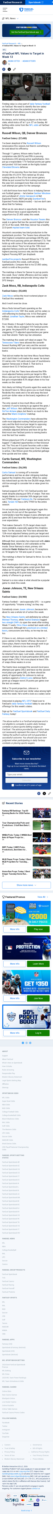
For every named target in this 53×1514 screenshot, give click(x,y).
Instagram (6, 1430)
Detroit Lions (26, 678)
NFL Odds (5, 1098)
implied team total (20, 227)
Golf (3, 1320)
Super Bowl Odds (8, 1101)
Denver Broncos (13, 219)
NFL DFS (26, 701)
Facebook (5, 1423)
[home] (26, 10)
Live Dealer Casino (9, 1402)
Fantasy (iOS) (7, 1344)
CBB (3, 1334)
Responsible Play (8, 1073)
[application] (26, 86)
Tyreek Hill (13, 502)
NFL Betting (6, 1371)
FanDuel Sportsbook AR (11, 1162)
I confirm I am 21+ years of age (28, 785)
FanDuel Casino (8, 1281)
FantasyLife (26, 499)
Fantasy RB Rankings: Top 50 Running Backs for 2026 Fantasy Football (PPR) (16, 812)
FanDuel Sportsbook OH (11, 1215)
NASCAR (5, 1327)
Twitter (4, 1426)
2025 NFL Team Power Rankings (14, 1378)
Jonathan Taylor (17, 316)
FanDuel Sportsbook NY (10, 1212)
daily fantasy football (40, 104)
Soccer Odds (7, 1137)
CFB (3, 1316)
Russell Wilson (34, 143)
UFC (3, 1257)
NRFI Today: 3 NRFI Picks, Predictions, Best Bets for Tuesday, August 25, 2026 (14, 848)
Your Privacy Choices (41, 1455)
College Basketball (9, 1250)
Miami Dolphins (19, 414)
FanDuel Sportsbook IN (10, 1190)
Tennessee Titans (10, 342)
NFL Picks (5, 1374)
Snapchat (5, 1437)
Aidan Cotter (14, 61)
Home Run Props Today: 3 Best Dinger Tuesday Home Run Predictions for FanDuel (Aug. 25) (16, 872)
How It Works (7, 1066)
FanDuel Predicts (8, 1292)
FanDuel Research (12, 2)
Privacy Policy (9, 1452)
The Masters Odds (9, 1129)
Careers (7, 1445)
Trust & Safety (9, 1448)
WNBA (4, 1330)
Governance (37, 1445)
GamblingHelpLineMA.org (11, 1474)
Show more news (25, 885)
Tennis (4, 1323)
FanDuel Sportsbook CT (10, 1176)
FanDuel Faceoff (8, 1288)
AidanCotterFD (29, 61)
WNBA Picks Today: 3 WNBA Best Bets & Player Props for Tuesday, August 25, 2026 (17, 836)
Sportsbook (35, 2)
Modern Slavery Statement (12, 1077)
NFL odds (34, 125)
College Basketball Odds (11, 1115)
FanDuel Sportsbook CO (11, 1173)
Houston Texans (38, 219)
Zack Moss (7, 296)
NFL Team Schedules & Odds (13, 1381)
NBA (3, 1247)
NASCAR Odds (7, 1140)
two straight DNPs (11, 622)
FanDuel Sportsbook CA (11, 1169)
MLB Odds (6, 1108)
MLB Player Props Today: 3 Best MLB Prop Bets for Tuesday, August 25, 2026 (16, 860)
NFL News (10, 18)
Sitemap (5, 1088)
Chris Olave (22, 625)
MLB (3, 1309)
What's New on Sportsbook (12, 1063)
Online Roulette (8, 1405)
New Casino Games (9, 1395)
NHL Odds (6, 1122)
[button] (26, 32)
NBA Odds (6, 1105)
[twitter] (9, 69)
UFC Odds (6, 1133)
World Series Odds (9, 1144)
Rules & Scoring (8, 1070)
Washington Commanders (18, 419)
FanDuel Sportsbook (22, 711)
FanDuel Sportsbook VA (11, 1226)
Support (5, 1056)
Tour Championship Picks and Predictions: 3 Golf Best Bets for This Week (16, 824)
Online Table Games (9, 1409)
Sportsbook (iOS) (8, 1351)
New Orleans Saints (15, 617)
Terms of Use (9, 1455)
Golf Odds (6, 1126)
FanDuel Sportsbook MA (11, 1198)
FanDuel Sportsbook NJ (10, 1208)
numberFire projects (11, 259)
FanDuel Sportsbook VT (10, 1229)
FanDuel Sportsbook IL (10, 1187)
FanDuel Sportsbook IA (10, 1183)
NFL (19, 44)
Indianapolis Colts (10, 311)
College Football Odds (10, 1112)
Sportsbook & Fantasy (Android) (14, 1347)
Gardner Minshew (42, 193)
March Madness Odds (10, 1119)
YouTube (5, 1433)
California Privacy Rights (40, 1452)
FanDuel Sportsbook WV (11, 1233)
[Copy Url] (14, 69)
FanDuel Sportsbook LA (10, 1194)
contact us (36, 1489)
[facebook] (3, 69)
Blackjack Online (8, 1398)
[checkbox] (13, 785)
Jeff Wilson (11, 408)
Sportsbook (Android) (10, 1355)
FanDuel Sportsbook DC (11, 1180)
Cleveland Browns (10, 167)
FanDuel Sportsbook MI (10, 1201)
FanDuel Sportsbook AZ (11, 1166)
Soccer (4, 1261)
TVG (3, 1278)
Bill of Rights (37, 1448)
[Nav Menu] (5, 9)
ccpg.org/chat (24, 1471)
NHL (3, 1254)
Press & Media (38, 1459)
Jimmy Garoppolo (27, 196)
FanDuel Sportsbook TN (10, 1222)
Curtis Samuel (8, 472)
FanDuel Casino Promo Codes (13, 1413)
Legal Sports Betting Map (11, 1080)
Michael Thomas (10, 619)
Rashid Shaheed (32, 619)
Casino (4, 1264)
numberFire (38, 198)
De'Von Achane (9, 411)
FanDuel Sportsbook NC (11, 1205)
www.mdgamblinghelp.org (20, 1476)
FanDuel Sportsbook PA (10, 1219)
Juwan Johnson (26, 609)
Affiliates (5, 1084)
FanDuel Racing (8, 1285)
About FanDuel (7, 1059)
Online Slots (6, 1391)
